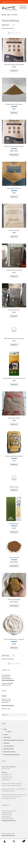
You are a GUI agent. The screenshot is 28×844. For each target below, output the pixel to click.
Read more (14, 112)
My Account (6, 743)
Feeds (8, 14)
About (5, 729)
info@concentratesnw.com (8, 680)
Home (4, 14)
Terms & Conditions (9, 746)
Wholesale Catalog (8, 748)
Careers (9, 731)
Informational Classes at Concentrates (14, 740)
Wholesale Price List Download (11, 754)
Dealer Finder (7, 737)
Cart (21, 840)
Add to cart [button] (14, 70)
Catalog (6, 734)
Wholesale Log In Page (9, 751)
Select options (14, 154)
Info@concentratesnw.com (9, 820)
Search (14, 841)
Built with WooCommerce (8, 835)
